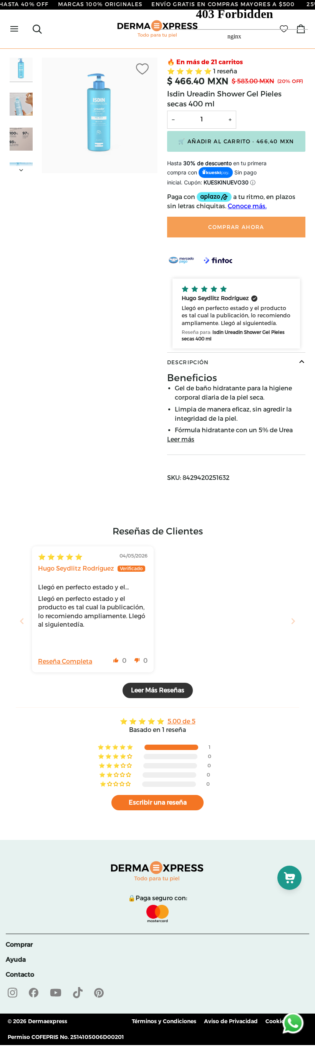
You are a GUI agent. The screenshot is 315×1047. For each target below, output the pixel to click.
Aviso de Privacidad (231, 1021)
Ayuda (16, 959)
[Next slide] (293, 621)
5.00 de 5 (181, 721)
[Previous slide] (22, 621)
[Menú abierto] (21, 29)
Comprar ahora (236, 227)
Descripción (188, 362)
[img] (60, 557)
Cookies (276, 1021)
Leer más (180, 439)
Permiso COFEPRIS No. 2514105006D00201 (66, 1037)
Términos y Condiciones (164, 1021)
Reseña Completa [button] (65, 661)
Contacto (20, 974)
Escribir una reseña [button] (158, 802)
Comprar (19, 944)
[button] (236, 313)
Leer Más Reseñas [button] (157, 690)
